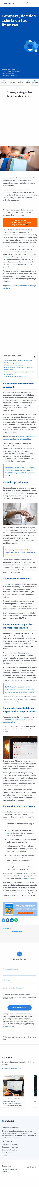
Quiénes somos (7, 1163)
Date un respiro (27, 83)
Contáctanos (6, 1166)
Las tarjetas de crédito (23, 252)
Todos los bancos (8, 1153)
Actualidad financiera (35, 83)
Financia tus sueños (20, 83)
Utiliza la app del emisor (13, 363)
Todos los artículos (3, 83)
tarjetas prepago (29, 878)
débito (7, 257)
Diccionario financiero (9, 1150)
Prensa (4, 1156)
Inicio (3, 9)
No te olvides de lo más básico (16, 376)
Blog (6, 9)
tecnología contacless (13, 584)
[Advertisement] (19, 48)
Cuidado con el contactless (14, 365)
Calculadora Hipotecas (10, 1147)
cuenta (9, 833)
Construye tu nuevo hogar (12, 83)
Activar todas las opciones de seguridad (18, 360)
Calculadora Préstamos (10, 1144)
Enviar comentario (19, 1008)
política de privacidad (8, 1026)
